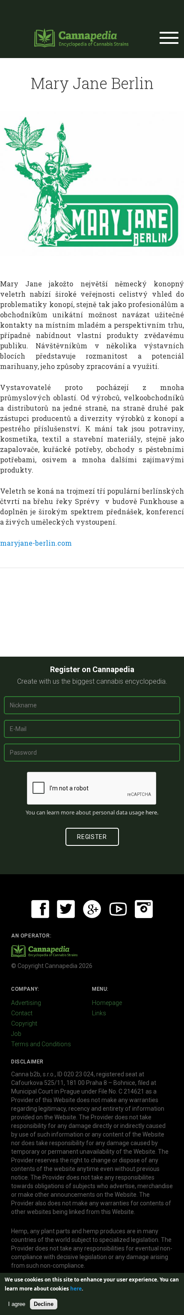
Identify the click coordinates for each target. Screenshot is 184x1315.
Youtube (118, 909)
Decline (43, 1304)
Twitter (66, 909)
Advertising (26, 1002)
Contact (22, 1013)
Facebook (40, 909)
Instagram (143, 909)
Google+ (92, 909)
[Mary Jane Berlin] (92, 183)
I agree (16, 1304)
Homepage (107, 1002)
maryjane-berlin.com (36, 542)
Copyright (24, 1023)
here (151, 812)
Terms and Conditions (41, 1044)
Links (99, 1013)
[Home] (81, 37)
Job (16, 1033)
